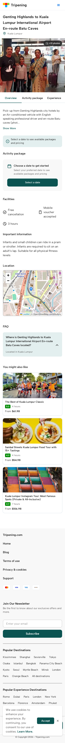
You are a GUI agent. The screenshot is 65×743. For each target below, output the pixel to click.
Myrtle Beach (30, 669)
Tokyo (52, 657)
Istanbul (18, 663)
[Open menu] (58, 5)
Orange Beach (20, 676)
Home (7, 543)
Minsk (45, 669)
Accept (45, 720)
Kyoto (6, 669)
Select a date (32, 182)
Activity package (32, 98)
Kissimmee (9, 657)
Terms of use (11, 561)
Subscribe (32, 633)
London (56, 669)
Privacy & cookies (15, 569)
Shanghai (25, 657)
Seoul (16, 669)
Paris (5, 676)
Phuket (53, 703)
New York (50, 696)
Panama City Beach (51, 663)
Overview (11, 98)
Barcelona (8, 703)
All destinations (41, 676)
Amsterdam (38, 703)
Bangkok (31, 663)
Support (8, 578)
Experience (54, 98)
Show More (9, 128)
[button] (31, 289)
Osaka (6, 663)
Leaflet (25, 314)
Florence (23, 703)
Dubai (16, 696)
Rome (6, 696)
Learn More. (25, 731)
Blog (6, 552)
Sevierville (40, 657)
